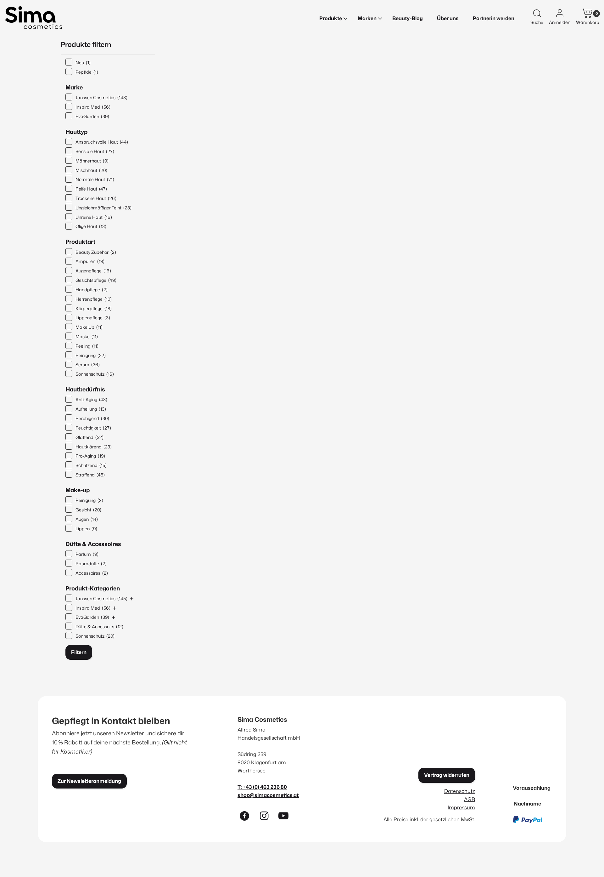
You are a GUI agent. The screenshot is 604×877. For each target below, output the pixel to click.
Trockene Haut (96, 198)
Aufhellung (91, 409)
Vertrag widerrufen (446, 775)
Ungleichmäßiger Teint (103, 208)
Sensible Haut (95, 151)
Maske (87, 336)
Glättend (89, 437)
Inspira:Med (93, 107)
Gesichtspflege (96, 280)
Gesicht (88, 510)
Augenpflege (93, 271)
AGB (469, 799)
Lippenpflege (93, 318)
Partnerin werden (493, 18)
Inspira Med (93, 608)
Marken (367, 18)
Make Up (89, 327)
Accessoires (92, 573)
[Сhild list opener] (132, 598)
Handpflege (92, 290)
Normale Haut (95, 179)
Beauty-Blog (407, 18)
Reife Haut (91, 189)
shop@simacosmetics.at (268, 795)
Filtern (79, 652)
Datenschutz (459, 790)
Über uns (448, 18)
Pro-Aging (90, 456)
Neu (83, 62)
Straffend (90, 475)
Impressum (461, 807)
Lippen (86, 529)
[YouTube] (286, 817)
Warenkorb (587, 22)
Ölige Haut (91, 226)
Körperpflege (94, 308)
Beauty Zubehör (96, 252)
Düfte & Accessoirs (99, 626)
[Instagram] (267, 817)
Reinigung (91, 355)
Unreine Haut (94, 217)
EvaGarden (92, 116)
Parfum (87, 554)
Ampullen (90, 261)
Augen (87, 519)
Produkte (330, 18)
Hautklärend (94, 447)
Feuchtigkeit (93, 428)
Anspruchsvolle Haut (102, 142)
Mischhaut (91, 170)
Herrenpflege (94, 299)
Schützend (91, 465)
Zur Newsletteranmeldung (89, 780)
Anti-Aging (91, 399)
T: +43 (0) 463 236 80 (262, 786)
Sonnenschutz (95, 374)
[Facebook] (247, 817)
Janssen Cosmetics (101, 97)
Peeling (87, 346)
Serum (88, 364)
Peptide (87, 72)
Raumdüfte (91, 564)
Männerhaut (92, 161)
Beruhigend (92, 418)
